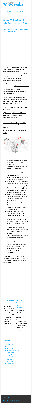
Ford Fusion (10, 348)
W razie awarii (16, 27)
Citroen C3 (6, 27)
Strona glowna (8, 11)
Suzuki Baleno (11, 363)
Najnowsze (19, 11)
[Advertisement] (16, 49)
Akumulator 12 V (8, 29)
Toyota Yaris (10, 359)
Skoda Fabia (10, 357)
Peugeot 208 (11, 355)
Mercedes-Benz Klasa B (14, 350)
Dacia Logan (10, 361)
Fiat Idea (9, 346)
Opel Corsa (10, 352)
